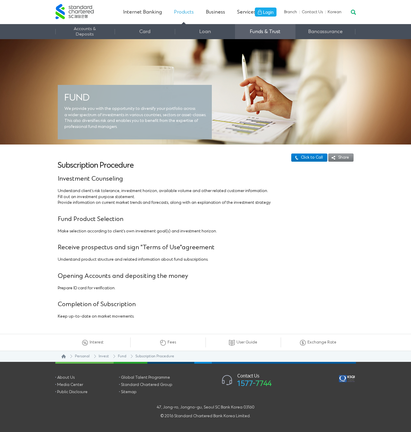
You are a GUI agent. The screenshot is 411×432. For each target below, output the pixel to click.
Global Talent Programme (145, 377)
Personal (82, 356)
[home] (60, 356)
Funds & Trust (265, 32)
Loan (205, 32)
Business (215, 12)
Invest (104, 356)
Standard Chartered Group (146, 384)
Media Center (70, 384)
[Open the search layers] (353, 12)
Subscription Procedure (154, 356)
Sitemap (129, 392)
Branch (290, 12)
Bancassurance (325, 32)
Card (144, 32)
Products (184, 12)
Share (343, 157)
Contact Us (312, 12)
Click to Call (312, 157)
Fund (122, 356)
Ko (334, 12)
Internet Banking (142, 12)
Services (246, 12)
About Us (66, 377)
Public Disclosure (72, 392)
